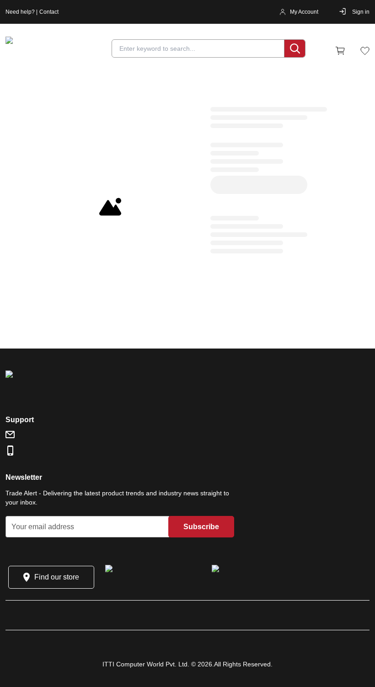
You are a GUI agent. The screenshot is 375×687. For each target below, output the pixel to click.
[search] (294, 48)
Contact (49, 12)
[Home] (60, 51)
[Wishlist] (365, 51)
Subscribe (201, 527)
